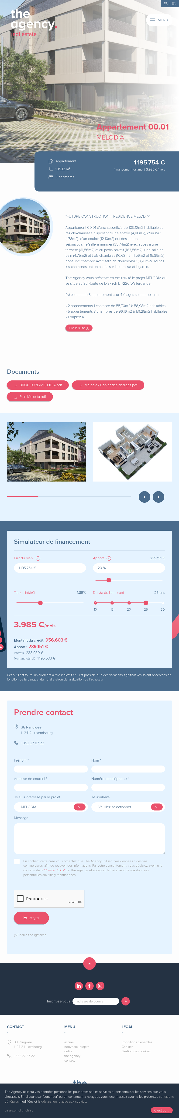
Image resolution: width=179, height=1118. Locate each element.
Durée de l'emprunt (108, 592)
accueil (69, 1042)
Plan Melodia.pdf (32, 396)
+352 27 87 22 (32, 743)
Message (21, 818)
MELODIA (110, 137)
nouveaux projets (76, 1047)
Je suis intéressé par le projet (37, 797)
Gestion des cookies (136, 1051)
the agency (72, 1056)
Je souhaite (100, 797)
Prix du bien (23, 558)
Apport (98, 558)
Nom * (96, 760)
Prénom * (21, 760)
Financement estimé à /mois (139, 169)
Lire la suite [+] (79, 328)
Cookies (127, 1047)
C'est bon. (161, 1110)
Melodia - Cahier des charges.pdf (110, 385)
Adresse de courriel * (30, 778)
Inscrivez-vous (58, 1001)
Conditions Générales (137, 1042)
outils (68, 1051)
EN (174, 4)
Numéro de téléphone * (110, 778)
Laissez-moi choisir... (19, 1110)
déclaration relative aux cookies (63, 1102)
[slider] (109, 580)
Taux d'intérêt (24, 592)
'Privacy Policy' (54, 870)
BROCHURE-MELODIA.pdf (40, 385)
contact (69, 1061)
